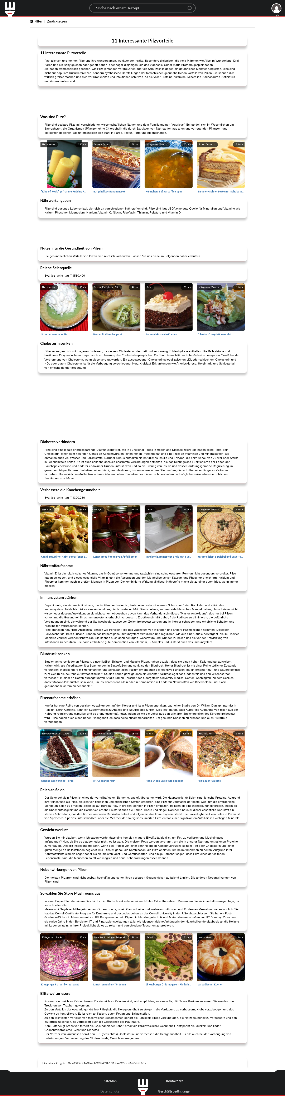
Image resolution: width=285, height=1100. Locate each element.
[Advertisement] (142, 100)
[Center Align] (191, 6)
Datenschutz (109, 1091)
